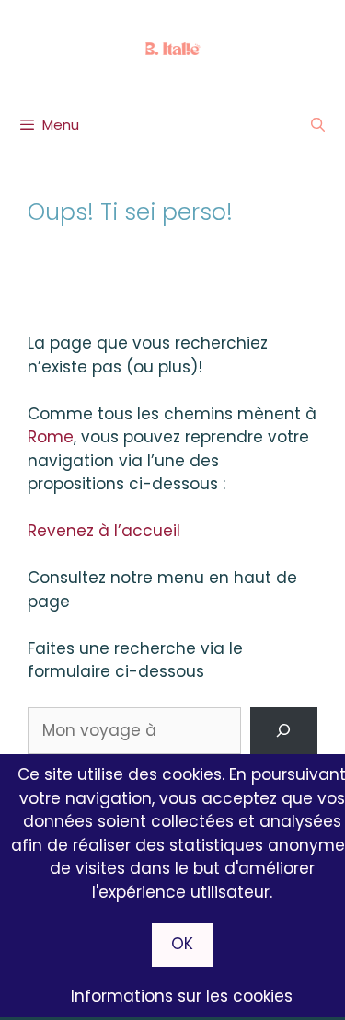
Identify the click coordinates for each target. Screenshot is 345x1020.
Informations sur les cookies (182, 996)
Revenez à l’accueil (104, 531)
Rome (51, 437)
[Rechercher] (283, 730)
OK (182, 944)
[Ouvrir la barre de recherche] (318, 125)
